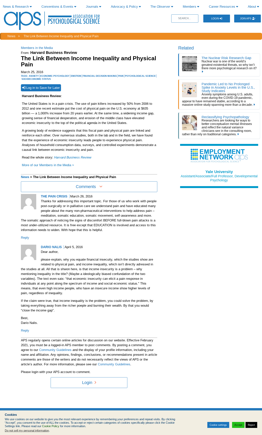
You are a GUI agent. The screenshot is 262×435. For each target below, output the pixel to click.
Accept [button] (238, 424)
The (160, 6)
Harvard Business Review (72, 157)
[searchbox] (184, 18)
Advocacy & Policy (125, 6)
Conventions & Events (57, 6)
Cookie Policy (50, 426)
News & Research (16, 6)
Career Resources (222, 6)
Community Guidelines (55, 350)
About (252, 6)
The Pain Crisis (54, 196)
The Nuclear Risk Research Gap (226, 58)
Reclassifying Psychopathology (225, 117)
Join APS (246, 18)
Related (186, 47)
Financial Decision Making (100, 76)
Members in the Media (37, 48)
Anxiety (34, 76)
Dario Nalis (51, 247)
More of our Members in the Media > (48, 165)
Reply (25, 237)
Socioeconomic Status (36, 79)
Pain (121, 76)
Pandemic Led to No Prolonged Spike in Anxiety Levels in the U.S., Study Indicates (228, 87)
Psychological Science (140, 76)
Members (190, 6)
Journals (92, 6)
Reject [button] (251, 424)
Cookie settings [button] (218, 424)
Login (215, 18)
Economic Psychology (54, 76)
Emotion (76, 76)
